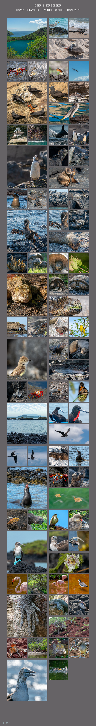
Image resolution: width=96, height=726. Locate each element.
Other (60, 10)
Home (20, 10)
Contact (73, 10)
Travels (33, 10)
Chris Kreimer (48, 5)
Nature (47, 10)
